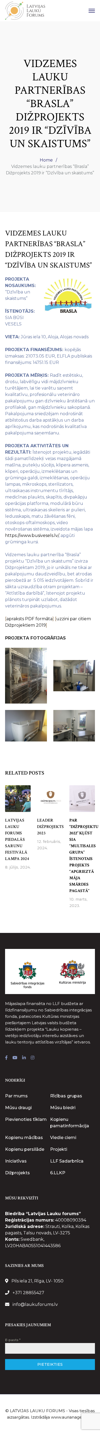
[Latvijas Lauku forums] (25, 10)
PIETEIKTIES (50, 1364)
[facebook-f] (6, 1058)
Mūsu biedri (62, 1107)
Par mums (16, 1095)
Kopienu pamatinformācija (69, 1122)
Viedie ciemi (63, 1137)
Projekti (58, 1149)
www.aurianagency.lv (72, 1417)
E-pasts (13, 1340)
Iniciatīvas (16, 1161)
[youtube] (15, 1058)
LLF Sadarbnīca (66, 1161)
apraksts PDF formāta (29, 618)
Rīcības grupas (66, 1095)
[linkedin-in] (24, 1058)
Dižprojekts (17, 1172)
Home (46, 160)
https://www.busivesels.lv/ (32, 535)
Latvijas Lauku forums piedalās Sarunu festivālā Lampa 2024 (17, 840)
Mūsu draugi (18, 1107)
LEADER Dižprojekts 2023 (50, 827)
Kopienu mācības (24, 1137)
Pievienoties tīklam (26, 1119)
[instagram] (32, 1058)
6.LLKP (57, 1172)
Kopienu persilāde (24, 1149)
